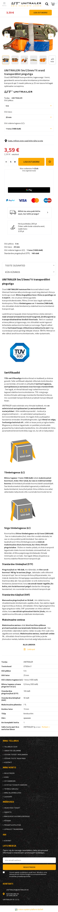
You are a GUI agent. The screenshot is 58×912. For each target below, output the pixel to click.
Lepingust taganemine (13, 829)
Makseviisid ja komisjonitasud (17, 816)
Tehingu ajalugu (11, 789)
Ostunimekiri (9, 781)
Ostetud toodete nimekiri (15, 785)
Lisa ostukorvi (31, 161)
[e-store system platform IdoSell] (29, 909)
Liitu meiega (9, 845)
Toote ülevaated (15, 265)
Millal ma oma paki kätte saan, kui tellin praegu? (29, 212)
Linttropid (31, 649)
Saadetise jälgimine (12, 750)
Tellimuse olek (10, 747)
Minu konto (9, 767)
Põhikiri (7, 821)
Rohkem (45, 727)
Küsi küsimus (12, 272)
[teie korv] (53, 4)
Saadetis (8, 812)
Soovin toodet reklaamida (16, 754)
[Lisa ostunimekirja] (50, 162)
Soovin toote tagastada (14, 758)
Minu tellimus (11, 740)
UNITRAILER (17, 97)
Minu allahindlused (12, 793)
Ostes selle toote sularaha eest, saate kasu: (31, 227)
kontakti (8, 762)
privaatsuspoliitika (12, 825)
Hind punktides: (24, 223)
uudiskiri (8, 797)
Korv (6, 777)
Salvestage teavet (12, 808)
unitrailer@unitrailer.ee (17, 890)
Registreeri (9, 773)
